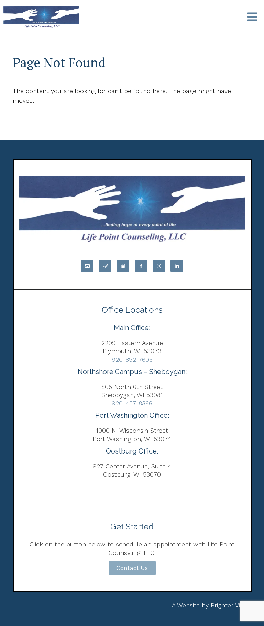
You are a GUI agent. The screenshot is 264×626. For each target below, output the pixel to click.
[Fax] (123, 266)
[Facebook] (141, 266)
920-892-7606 (132, 359)
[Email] (87, 266)
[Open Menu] (252, 17)
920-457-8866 (132, 403)
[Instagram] (159, 266)
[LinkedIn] (176, 266)
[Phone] (105, 266)
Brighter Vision (231, 605)
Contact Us (132, 568)
